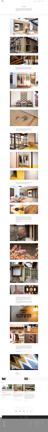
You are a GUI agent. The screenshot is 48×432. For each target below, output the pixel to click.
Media (37, 426)
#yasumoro (14, 14)
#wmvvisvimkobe (20, 400)
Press (37, 425)
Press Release (36, 425)
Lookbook (30, 425)
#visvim (16, 400)
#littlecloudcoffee (14, 400)
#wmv (18, 400)
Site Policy (42, 424)
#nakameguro (11, 14)
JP (47, 4)
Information (38, 424)
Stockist (30, 426)
